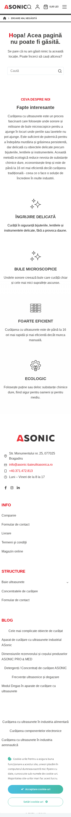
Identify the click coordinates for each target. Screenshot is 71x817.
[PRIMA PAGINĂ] (4, 18)
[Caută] (29, 7)
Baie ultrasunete (13, 582)
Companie (9, 515)
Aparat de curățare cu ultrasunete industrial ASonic (32, 642)
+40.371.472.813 (21, 471)
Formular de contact (15, 524)
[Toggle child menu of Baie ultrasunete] (67, 582)
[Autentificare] (37, 7)
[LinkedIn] (18, 487)
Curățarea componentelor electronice (36, 731)
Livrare (6, 533)
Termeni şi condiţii (14, 542)
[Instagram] (12, 487)
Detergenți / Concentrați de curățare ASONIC (35, 668)
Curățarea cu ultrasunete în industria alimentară (35, 722)
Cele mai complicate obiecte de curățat (35, 631)
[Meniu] (64, 7)
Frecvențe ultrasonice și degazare (35, 677)
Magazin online (12, 551)
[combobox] (31, 71)
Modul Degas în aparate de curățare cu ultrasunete (29, 688)
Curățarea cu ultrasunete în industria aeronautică (27, 742)
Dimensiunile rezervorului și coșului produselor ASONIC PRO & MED (34, 656)
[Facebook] (5, 487)
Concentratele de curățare (20, 591)
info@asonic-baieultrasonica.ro (31, 464)
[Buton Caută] (60, 71)
